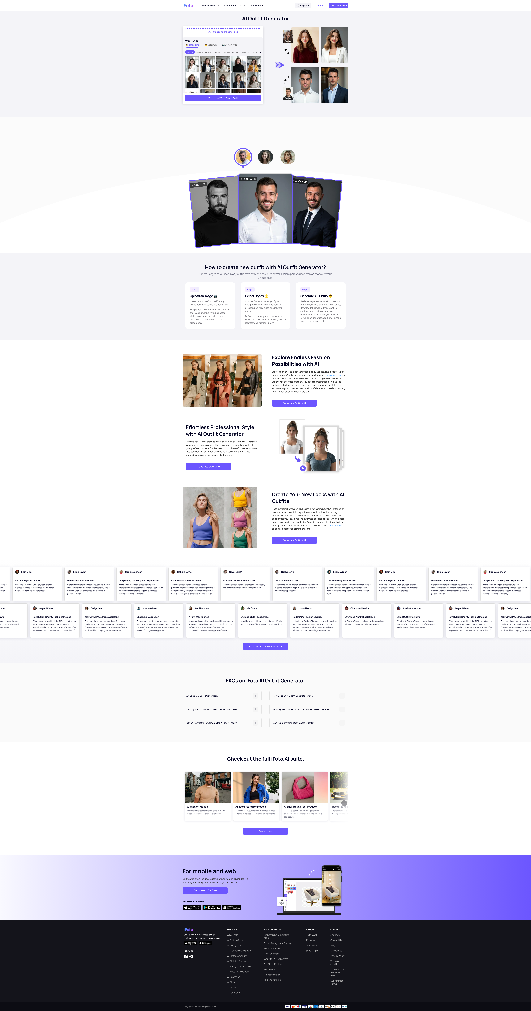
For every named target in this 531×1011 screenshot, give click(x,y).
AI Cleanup (232, 982)
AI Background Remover (239, 966)
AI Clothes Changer (237, 955)
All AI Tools (232, 934)
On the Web (311, 934)
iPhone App (311, 940)
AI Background (234, 945)
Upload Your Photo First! (225, 98)
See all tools (265, 831)
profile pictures (335, 525)
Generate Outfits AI (294, 403)
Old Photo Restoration (275, 964)
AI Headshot (233, 976)
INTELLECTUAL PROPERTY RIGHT (337, 972)
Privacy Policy (337, 955)
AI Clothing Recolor (237, 961)
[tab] (222, 696)
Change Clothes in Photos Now (265, 646)
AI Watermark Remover (238, 971)
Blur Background (272, 979)
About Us (335, 934)
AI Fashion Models (236, 940)
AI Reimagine (233, 992)
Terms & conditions (335, 963)
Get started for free (205, 890)
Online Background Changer (278, 943)
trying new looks (332, 375)
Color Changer (271, 953)
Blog (332, 945)
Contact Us (336, 940)
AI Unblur (232, 987)
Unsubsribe (336, 950)
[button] (222, 696)
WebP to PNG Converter (276, 958)
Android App (312, 945)
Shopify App (312, 950)
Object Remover (272, 974)
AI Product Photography (239, 950)
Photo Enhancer (272, 948)
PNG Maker (269, 969)
